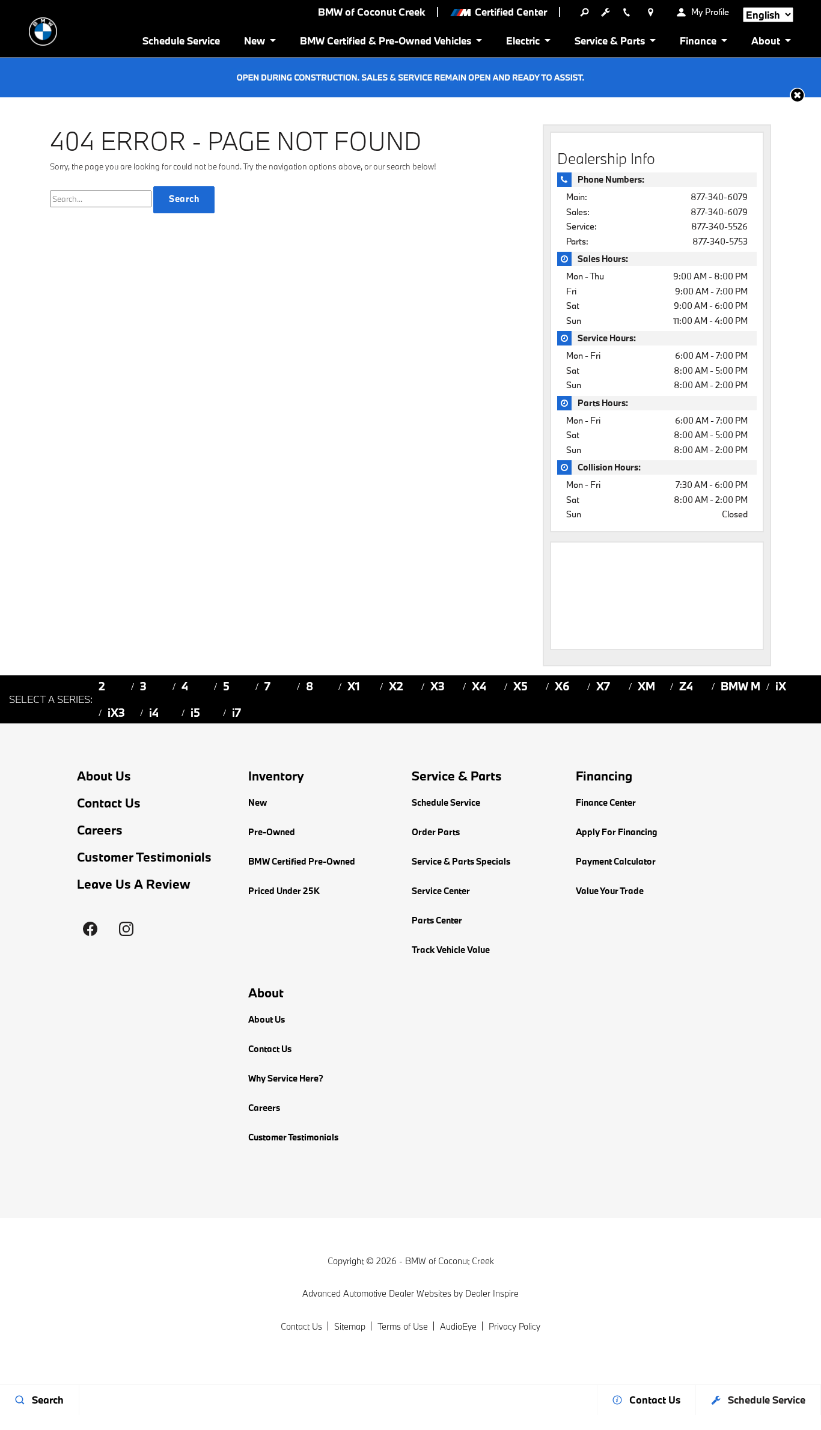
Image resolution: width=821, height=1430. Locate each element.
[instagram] (126, 929)
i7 (236, 712)
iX (780, 686)
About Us (104, 775)
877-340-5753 (720, 241)
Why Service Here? (285, 1078)
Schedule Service (181, 40)
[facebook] (90, 929)
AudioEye (458, 1326)
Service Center (441, 890)
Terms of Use (402, 1326)
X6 (562, 686)
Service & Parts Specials (461, 861)
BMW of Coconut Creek (449, 1261)
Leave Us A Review (133, 884)
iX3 (116, 712)
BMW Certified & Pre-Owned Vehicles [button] (385, 43)
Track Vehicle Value (451, 949)
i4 (154, 712)
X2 (396, 686)
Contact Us (109, 803)
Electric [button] (522, 43)
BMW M (740, 686)
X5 (520, 686)
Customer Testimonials (144, 857)
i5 (195, 712)
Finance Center (606, 802)
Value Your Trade (610, 890)
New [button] (256, 43)
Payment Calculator (616, 861)
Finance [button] (697, 43)
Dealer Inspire (492, 1293)
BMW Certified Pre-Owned (301, 861)
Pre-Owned (271, 832)
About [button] (765, 43)
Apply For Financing (617, 832)
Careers (100, 830)
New (257, 802)
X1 (353, 686)
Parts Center (437, 920)
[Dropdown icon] (584, 12)
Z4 (686, 686)
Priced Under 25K (284, 890)
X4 (479, 686)
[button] (797, 95)
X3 (437, 686)
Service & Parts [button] (609, 43)
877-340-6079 (719, 196)
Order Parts (436, 832)
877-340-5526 (719, 226)
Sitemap (349, 1326)
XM (646, 686)
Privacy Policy (514, 1326)
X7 (603, 686)
